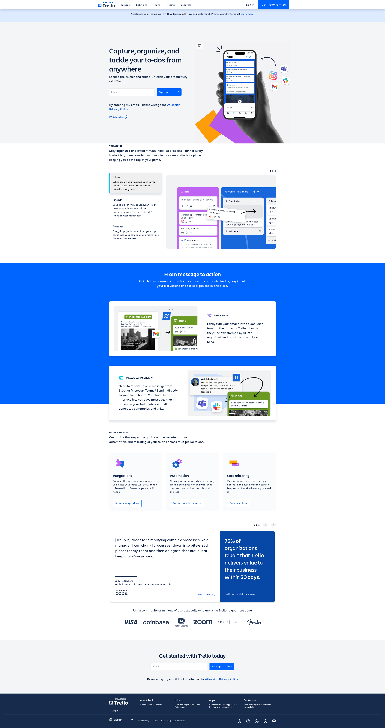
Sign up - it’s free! (169, 91)
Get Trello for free (274, 4)
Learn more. (247, 13)
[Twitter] (265, 721)
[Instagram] (239, 721)
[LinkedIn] (257, 721)
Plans (157, 4)
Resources (185, 4)
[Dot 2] (272, 171)
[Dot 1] (270, 171)
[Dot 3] (275, 171)
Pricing (171, 4)
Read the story (206, 594)
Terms (155, 720)
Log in (250, 4)
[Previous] (265, 525)
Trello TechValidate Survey (240, 594)
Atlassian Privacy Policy (221, 679)
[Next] (273, 525)
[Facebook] (248, 721)
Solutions (141, 4)
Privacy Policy (143, 720)
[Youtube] (274, 721)
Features (125, 4)
